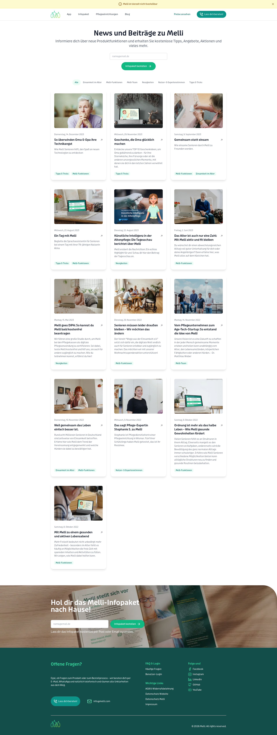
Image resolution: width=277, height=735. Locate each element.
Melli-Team (132, 82)
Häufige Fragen (153, 669)
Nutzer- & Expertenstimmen (171, 82)
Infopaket (83, 14)
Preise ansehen (182, 14)
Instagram (198, 674)
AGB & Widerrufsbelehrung (159, 688)
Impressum (151, 704)
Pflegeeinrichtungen (107, 14)
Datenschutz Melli (155, 699)
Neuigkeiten (148, 82)
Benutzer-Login (153, 674)
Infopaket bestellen (136, 66)
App (69, 14)
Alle (76, 82)
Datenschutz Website (156, 693)
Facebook (198, 669)
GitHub (196, 684)
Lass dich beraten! (213, 14)
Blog (127, 14)
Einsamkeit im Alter (92, 82)
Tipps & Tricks (195, 82)
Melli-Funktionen (114, 82)
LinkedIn (197, 679)
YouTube (197, 689)
